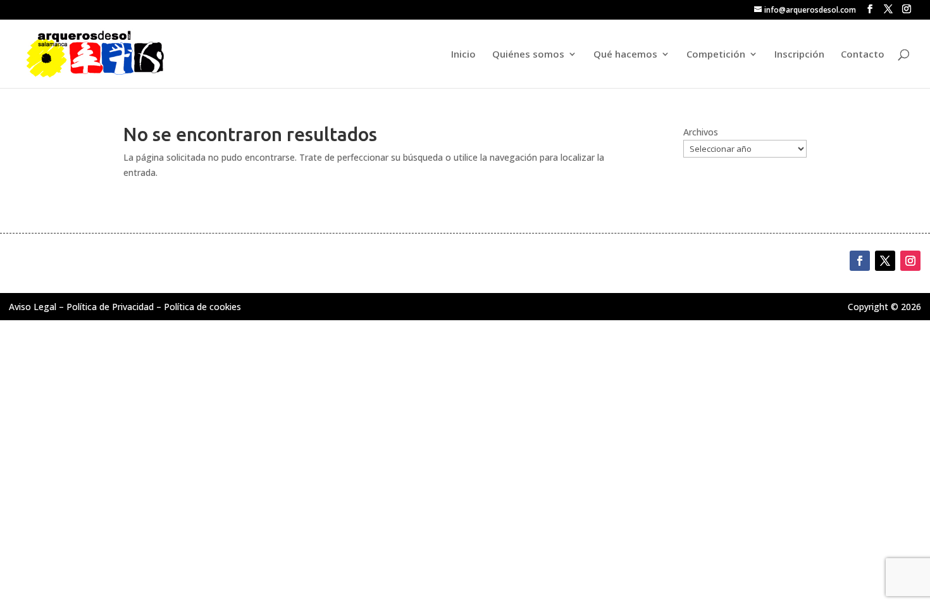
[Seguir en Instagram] (910, 261)
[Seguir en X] (885, 261)
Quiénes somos (528, 54)
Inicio (463, 54)
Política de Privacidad (110, 307)
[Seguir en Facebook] (860, 261)
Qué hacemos (625, 54)
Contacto (862, 54)
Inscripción (799, 54)
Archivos (700, 132)
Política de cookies (202, 307)
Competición (715, 54)
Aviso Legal (32, 307)
